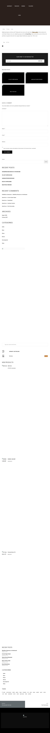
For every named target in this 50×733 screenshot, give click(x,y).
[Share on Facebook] (4, 46)
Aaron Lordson (35, 14)
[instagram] (21, 723)
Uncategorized (5, 240)
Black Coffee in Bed (7, 181)
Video (3, 243)
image (20, 692)
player (34, 692)
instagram (24, 692)
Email (3, 135)
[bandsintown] (33, 723)
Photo (3, 233)
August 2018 (4, 215)
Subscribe (40, 61)
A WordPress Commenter (7, 194)
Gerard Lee (4, 197)
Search (3, 159)
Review (3, 236)
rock (3, 693)
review (44, 692)
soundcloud (10, 693)
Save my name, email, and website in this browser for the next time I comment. (19, 148)
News (28, 14)
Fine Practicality (11, 206)
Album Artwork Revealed (8, 178)
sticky (18, 693)
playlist (37, 692)
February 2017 (5, 217)
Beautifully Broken (7, 184)
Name (3, 128)
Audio (3, 226)
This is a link (35, 32)
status (14, 693)
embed (13, 692)
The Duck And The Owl (6, 704)
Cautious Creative (11, 203)
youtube (29, 693)
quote (41, 692)
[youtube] (25, 723)
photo (31, 692)
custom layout (8, 692)
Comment (4, 108)
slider (6, 693)
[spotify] (29, 723)
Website (3, 141)
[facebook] (16, 723)
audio (4, 692)
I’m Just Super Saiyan (7, 175)
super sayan (22, 693)
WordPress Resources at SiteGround (11, 171)
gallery (17, 692)
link (8, 42)
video (26, 693)
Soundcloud (10, 200)
